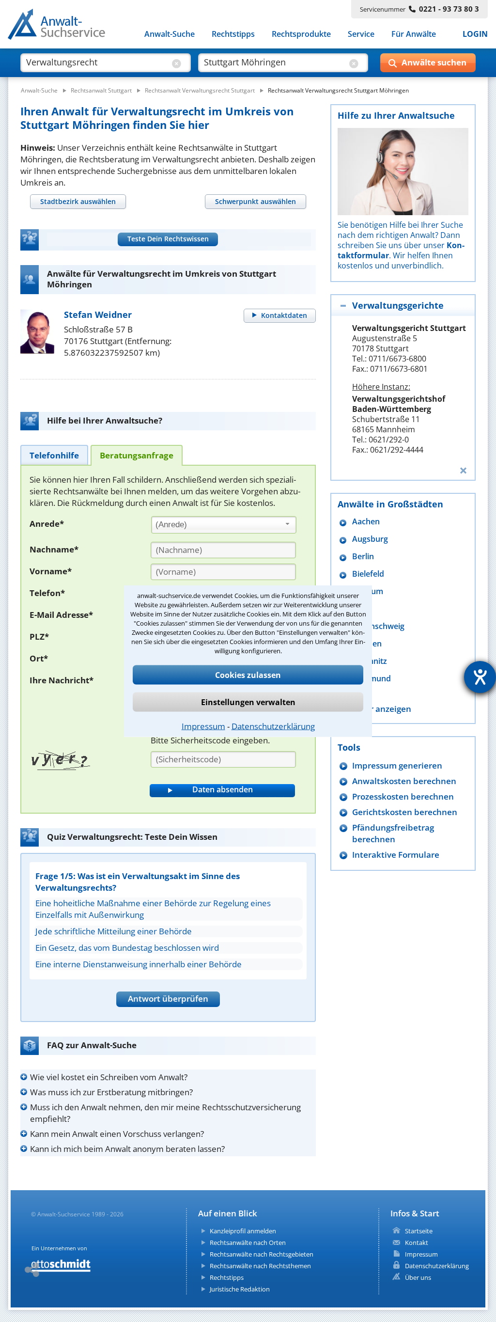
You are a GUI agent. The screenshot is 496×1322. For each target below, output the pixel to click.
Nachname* (54, 549)
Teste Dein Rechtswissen (168, 238)
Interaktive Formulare (395, 854)
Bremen (367, 644)
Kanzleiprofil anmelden (243, 1231)
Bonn (362, 609)
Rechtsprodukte (301, 34)
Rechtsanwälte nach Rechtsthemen (260, 1266)
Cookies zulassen (248, 675)
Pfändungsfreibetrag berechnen (393, 833)
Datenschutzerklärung (273, 726)
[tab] (78, 201)
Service (361, 34)
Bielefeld (368, 574)
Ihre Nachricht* (61, 680)
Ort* (39, 658)
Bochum (367, 591)
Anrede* (47, 523)
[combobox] (223, 525)
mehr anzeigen (381, 708)
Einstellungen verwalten (248, 702)
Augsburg (370, 539)
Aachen (366, 522)
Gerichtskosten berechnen (404, 812)
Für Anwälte (413, 34)
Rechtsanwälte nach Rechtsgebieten (261, 1254)
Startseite (419, 1231)
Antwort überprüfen (168, 998)
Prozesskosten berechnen (403, 796)
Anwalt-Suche (169, 34)
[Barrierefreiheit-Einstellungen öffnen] (480, 677)
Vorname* (51, 571)
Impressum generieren (397, 765)
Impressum (203, 726)
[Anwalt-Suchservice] (61, 26)
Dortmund (371, 679)
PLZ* (39, 636)
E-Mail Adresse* (61, 614)
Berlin (363, 556)
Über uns (418, 1277)
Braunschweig (378, 626)
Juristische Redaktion (240, 1289)
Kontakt (416, 1242)
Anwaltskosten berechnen (404, 781)
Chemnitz (369, 661)
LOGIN (475, 34)
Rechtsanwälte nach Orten (248, 1242)
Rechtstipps (233, 34)
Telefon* (47, 592)
